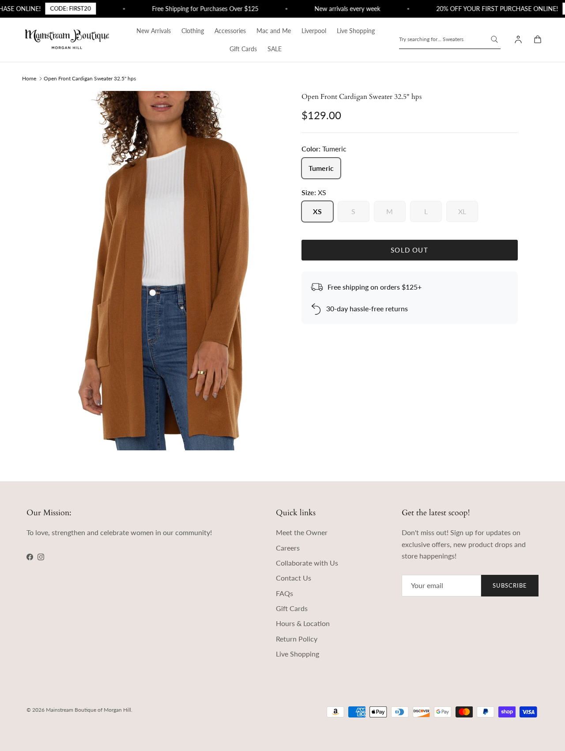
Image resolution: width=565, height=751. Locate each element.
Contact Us (293, 578)
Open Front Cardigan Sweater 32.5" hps (90, 78)
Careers (288, 547)
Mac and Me (273, 30)
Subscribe (510, 585)
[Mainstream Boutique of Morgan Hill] (67, 39)
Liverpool (313, 30)
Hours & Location (303, 623)
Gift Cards (243, 49)
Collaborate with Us (307, 563)
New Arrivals (153, 30)
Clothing (192, 30)
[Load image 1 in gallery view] (165, 270)
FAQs (284, 593)
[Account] (516, 39)
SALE (274, 49)
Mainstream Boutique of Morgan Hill (88, 709)
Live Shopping (356, 30)
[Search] (494, 39)
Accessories (230, 30)
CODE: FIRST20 (62, 8)
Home (29, 78)
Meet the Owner (302, 532)
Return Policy (296, 638)
